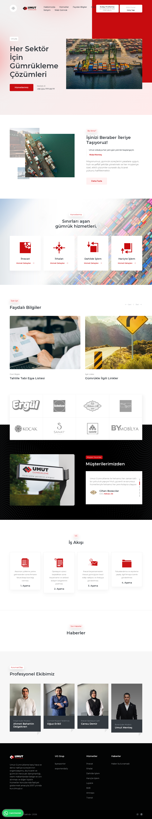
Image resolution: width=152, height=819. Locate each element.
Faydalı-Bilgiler (80, 7)
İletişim (47, 10)
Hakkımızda (49, 7)
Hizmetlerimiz (21, 87)
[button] (139, 480)
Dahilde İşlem (93, 773)
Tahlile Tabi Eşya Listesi (27, 378)
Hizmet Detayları (23, 263)
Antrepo (90, 793)
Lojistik (89, 783)
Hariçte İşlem (92, 778)
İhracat (89, 764)
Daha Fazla (96, 181)
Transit (89, 798)
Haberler (95, 7)
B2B (88, 788)
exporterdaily (61, 768)
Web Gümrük (61, 10)
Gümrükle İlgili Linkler (101, 378)
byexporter (60, 764)
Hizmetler (64, 7)
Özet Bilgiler (15, 374)
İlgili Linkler (89, 374)
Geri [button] (129, 304)
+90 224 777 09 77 (46, 87)
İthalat (89, 768)
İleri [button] (137, 304)
